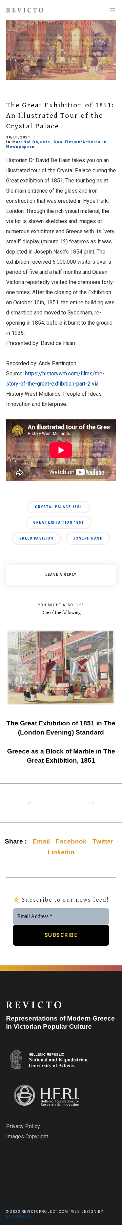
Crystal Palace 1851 (58, 507)
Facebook (71, 841)
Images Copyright (27, 1136)
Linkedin (61, 852)
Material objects (31, 142)
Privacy (15, 1126)
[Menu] (110, 10)
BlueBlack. (19, 1216)
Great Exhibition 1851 (58, 522)
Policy (32, 1126)
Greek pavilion (36, 538)
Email (41, 841)
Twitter (103, 841)
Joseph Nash (88, 538)
